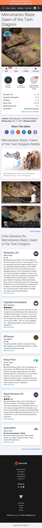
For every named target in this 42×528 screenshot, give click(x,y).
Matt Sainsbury (9, 305)
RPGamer (9, 336)
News (8, 8)
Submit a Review (21, 469)
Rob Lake (7, 397)
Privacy (21, 510)
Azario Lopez (8, 362)
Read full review (9, 293)
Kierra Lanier (8, 431)
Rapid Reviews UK (13, 393)
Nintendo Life (11, 252)
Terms (21, 508)
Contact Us (21, 479)
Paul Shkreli (8, 339)
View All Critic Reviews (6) (31, 449)
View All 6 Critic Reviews (30, 112)
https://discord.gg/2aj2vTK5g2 (21, 4)
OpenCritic (10, 515)
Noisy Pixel (9, 359)
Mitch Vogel (8, 255)
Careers (21, 505)
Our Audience (21, 474)
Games (13, 8)
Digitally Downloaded (15, 302)
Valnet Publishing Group (28, 515)
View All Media (35, 231)
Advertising (21, 503)
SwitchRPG (10, 428)
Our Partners (21, 472)
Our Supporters (21, 476)
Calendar (21, 8)
